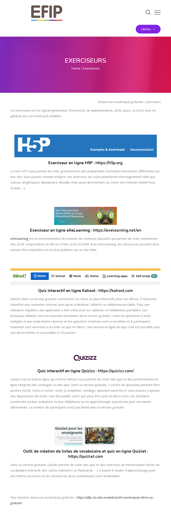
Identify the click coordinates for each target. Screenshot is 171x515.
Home (75, 68)
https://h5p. (106, 163)
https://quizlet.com (85, 456)
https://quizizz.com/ (116, 371)
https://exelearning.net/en (117, 230)
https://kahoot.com (115, 290)
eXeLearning (19, 238)
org (119, 163)
